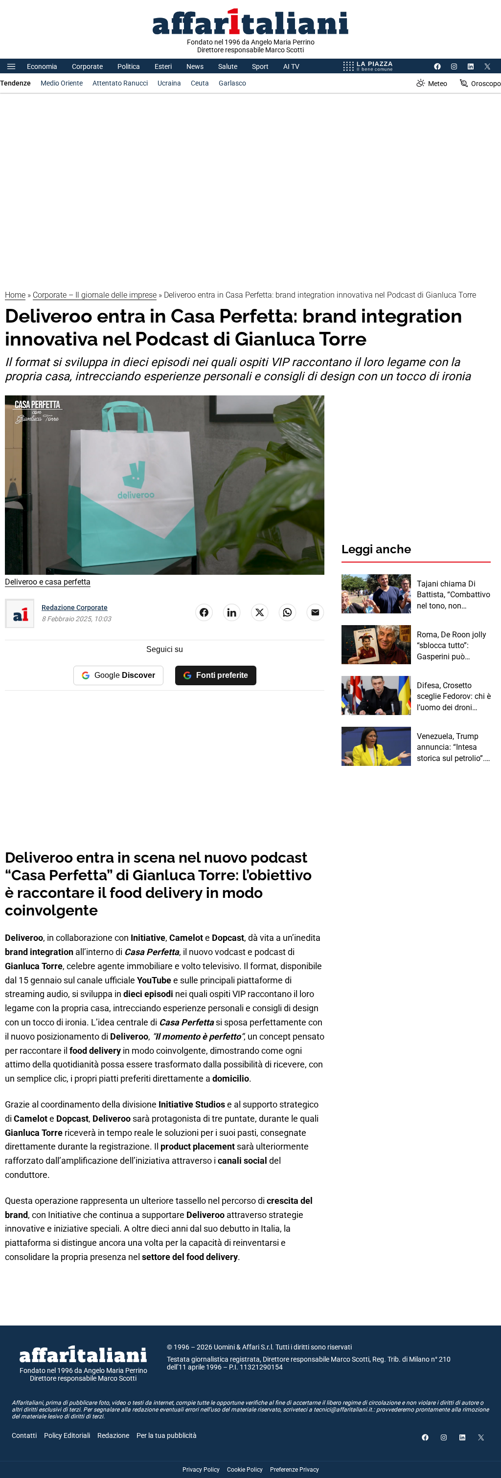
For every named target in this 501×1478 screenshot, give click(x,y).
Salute (227, 66)
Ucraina (169, 83)
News (195, 66)
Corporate (87, 66)
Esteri (163, 66)
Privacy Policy (201, 1469)
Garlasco (232, 83)
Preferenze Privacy (294, 1469)
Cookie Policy (245, 1469)
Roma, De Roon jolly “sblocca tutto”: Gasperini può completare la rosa (451, 646)
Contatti (24, 1435)
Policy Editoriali (67, 1435)
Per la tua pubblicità (167, 1435)
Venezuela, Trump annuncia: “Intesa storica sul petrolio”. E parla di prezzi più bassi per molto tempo (451, 748)
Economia (42, 66)
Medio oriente (62, 83)
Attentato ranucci (120, 83)
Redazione (113, 1435)
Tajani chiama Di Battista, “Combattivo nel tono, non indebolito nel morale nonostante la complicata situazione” (453, 595)
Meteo (437, 83)
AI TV (291, 66)
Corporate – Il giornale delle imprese (95, 295)
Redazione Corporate (75, 607)
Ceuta (200, 83)
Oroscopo (486, 83)
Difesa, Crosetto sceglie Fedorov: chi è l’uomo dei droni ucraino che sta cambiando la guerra (454, 697)
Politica (128, 66)
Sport (260, 66)
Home (15, 295)
